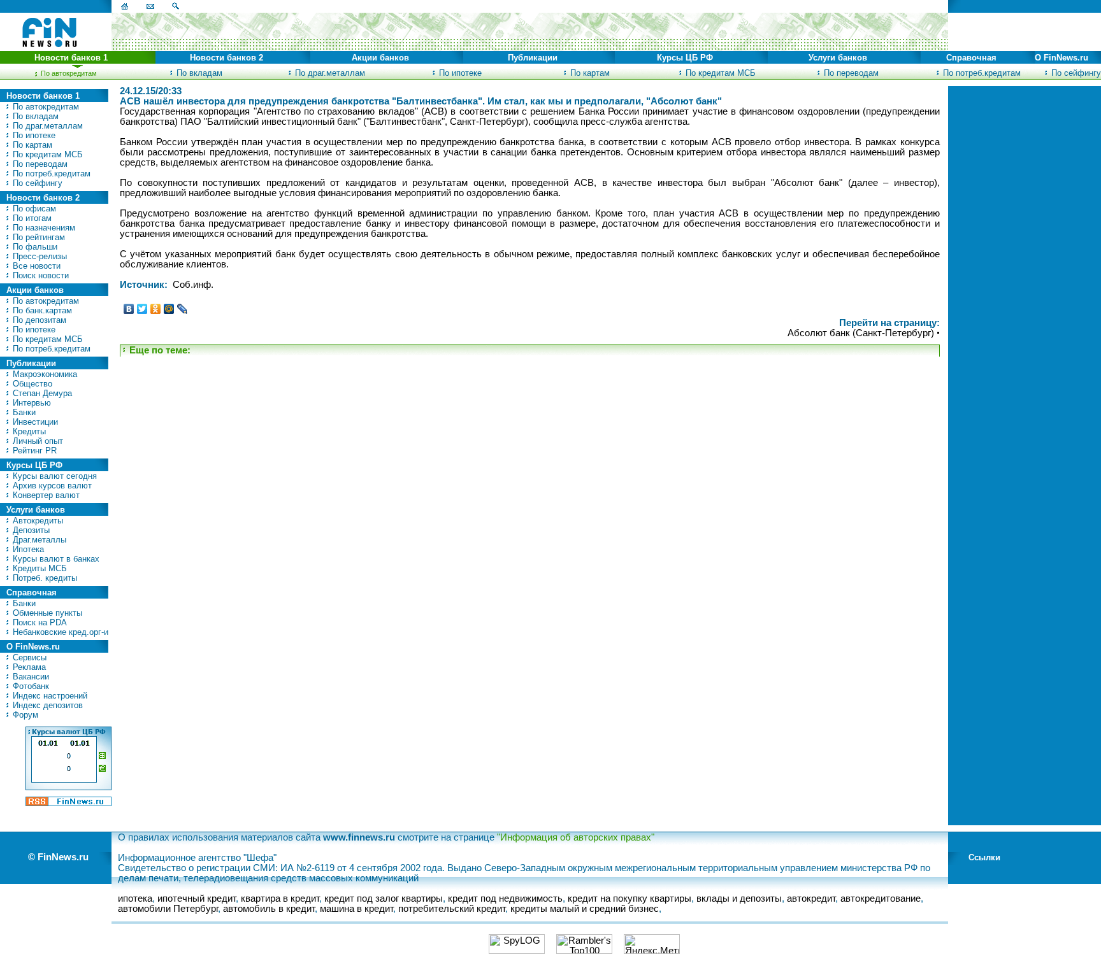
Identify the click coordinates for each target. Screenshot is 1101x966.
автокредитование (880, 898)
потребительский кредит (451, 909)
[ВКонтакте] (129, 309)
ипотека (135, 898)
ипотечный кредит (196, 898)
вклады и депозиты (739, 898)
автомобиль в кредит (269, 909)
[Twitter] (142, 309)
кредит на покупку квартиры (629, 898)
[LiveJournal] (182, 309)
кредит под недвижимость (505, 898)
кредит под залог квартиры (383, 898)
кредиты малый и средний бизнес (584, 909)
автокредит (811, 898)
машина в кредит (356, 909)
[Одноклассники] (155, 309)
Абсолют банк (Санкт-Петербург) (861, 333)
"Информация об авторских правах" (575, 837)
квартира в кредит (280, 898)
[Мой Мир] (169, 309)
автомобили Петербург (168, 909)
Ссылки (984, 857)
